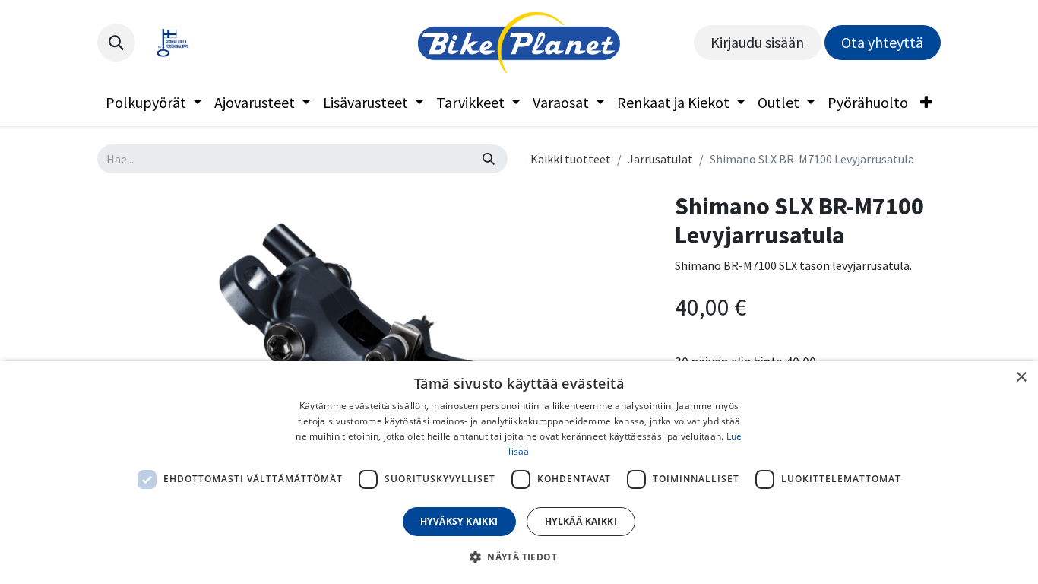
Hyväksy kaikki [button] (459, 521)
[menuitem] (154, 102)
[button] (116, 43)
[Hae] (489, 158)
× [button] (1021, 377)
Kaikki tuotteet (570, 159)
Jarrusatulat (660, 159)
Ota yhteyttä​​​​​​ (882, 42)
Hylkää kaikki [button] (581, 521)
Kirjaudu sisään (757, 42)
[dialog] (519, 472)
